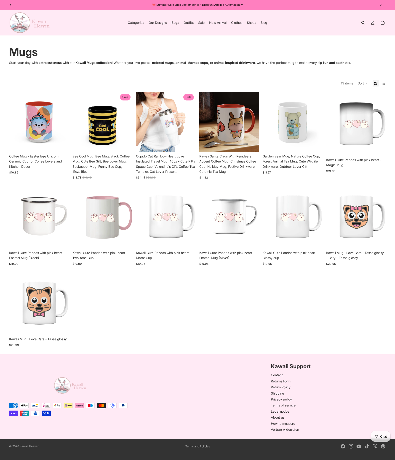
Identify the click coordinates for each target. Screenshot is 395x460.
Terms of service (283, 405)
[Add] (315, 145)
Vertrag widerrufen (285, 429)
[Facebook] (343, 446)
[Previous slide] (16, 122)
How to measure (283, 423)
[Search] (363, 23)
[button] (363, 83)
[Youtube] (359, 446)
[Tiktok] (367, 446)
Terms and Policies (197, 446)
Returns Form (281, 381)
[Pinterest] (383, 446)
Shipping (277, 393)
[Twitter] (375, 446)
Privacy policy (281, 399)
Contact (277, 375)
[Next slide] (62, 122)
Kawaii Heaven (29, 446)
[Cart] (383, 23)
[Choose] (62, 145)
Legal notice (280, 411)
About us (277, 417)
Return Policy (281, 387)
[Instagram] (351, 446)
